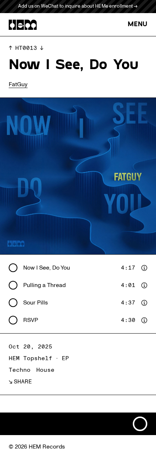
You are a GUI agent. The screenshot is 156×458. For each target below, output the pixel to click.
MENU (137, 24)
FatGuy (18, 84)
